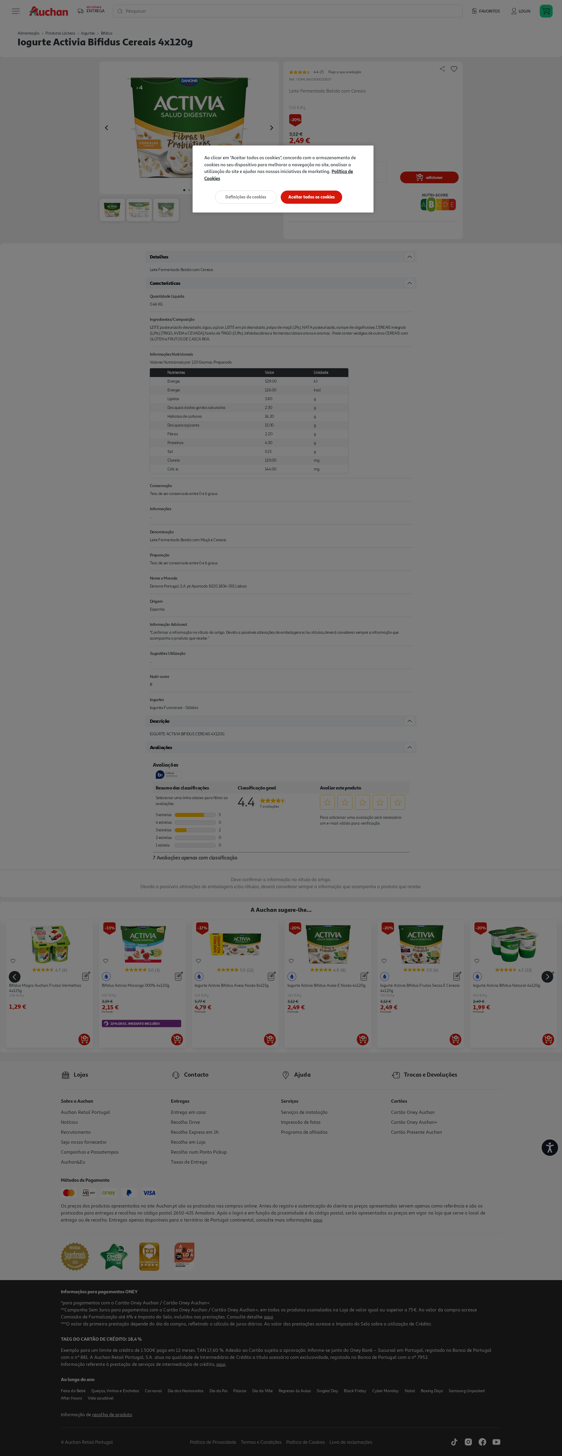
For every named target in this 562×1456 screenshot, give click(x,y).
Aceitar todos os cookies (311, 196)
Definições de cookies (245, 196)
